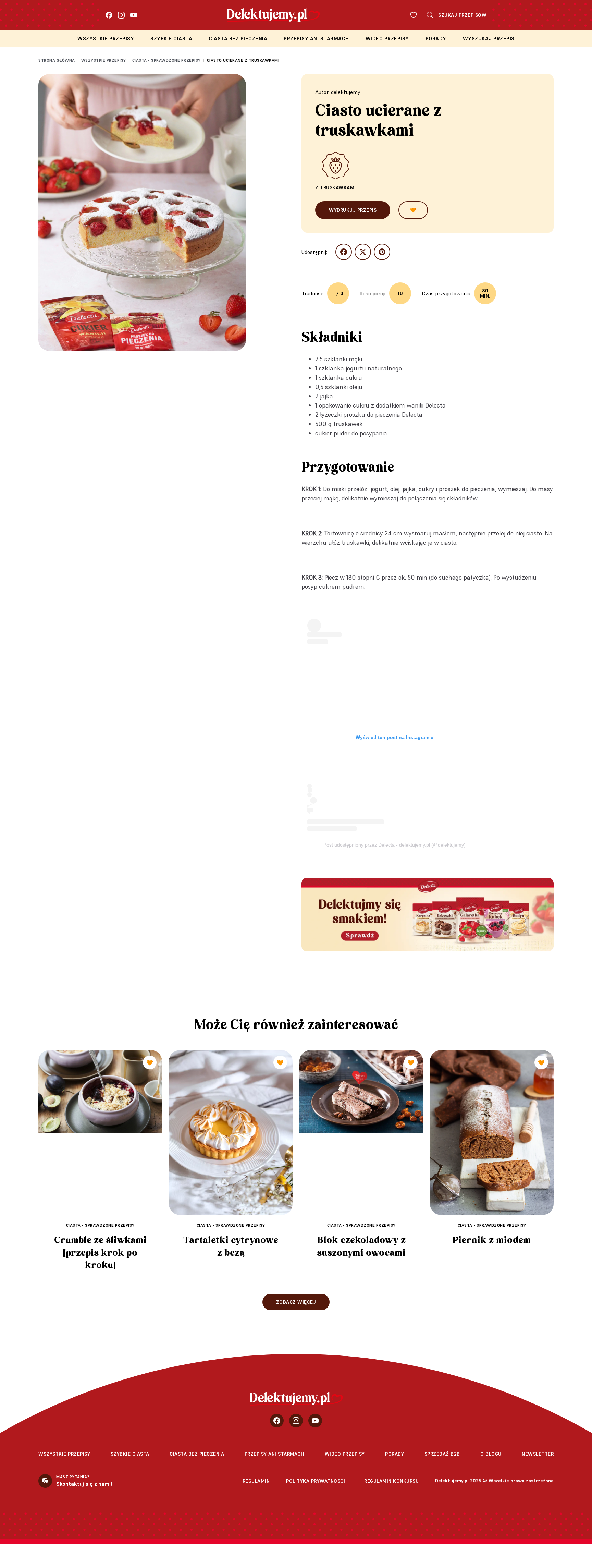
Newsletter (538, 1454)
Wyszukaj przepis (489, 38)
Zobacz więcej (296, 1302)
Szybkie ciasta (171, 38)
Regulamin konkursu (391, 1481)
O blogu (491, 1454)
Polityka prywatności (315, 1481)
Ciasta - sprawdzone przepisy (166, 60)
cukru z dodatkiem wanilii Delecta (399, 405)
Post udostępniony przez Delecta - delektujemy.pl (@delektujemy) (394, 845)
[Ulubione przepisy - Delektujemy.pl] (413, 15)
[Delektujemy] (296, 1399)
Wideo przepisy (387, 38)
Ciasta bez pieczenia (238, 38)
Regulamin (256, 1481)
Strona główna (56, 60)
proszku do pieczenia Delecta (382, 414)
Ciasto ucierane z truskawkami (243, 60)
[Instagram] (121, 15)
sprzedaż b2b (442, 1454)
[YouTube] (133, 15)
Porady (436, 38)
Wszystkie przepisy (105, 38)
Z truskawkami (335, 187)
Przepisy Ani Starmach (316, 38)
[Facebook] (109, 15)
